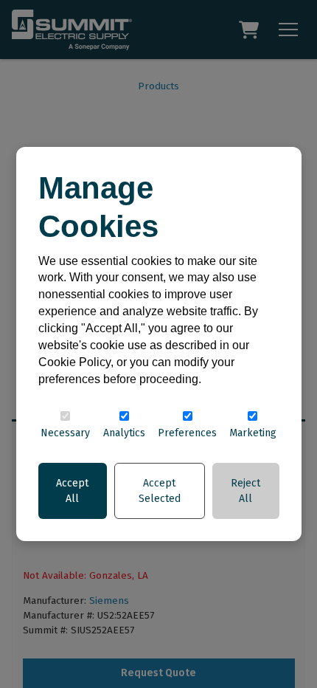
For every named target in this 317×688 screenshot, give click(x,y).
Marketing (252, 433)
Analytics (124, 433)
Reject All (245, 491)
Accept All (72, 491)
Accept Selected (160, 491)
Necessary (65, 433)
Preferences (187, 433)
